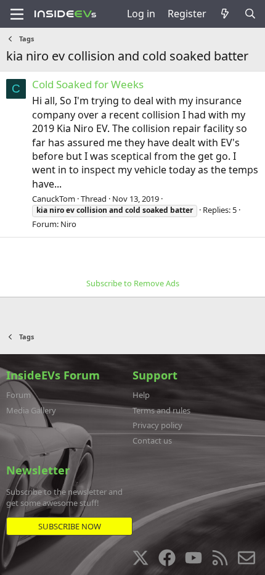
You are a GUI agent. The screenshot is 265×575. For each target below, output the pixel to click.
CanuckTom (53, 198)
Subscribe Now (69, 526)
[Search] (250, 13)
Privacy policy (157, 425)
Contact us (152, 440)
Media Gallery (31, 410)
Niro (68, 224)
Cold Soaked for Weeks (88, 84)
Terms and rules (161, 410)
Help (141, 394)
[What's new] (225, 13)
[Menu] (16, 14)
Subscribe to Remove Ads (132, 283)
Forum (18, 394)
